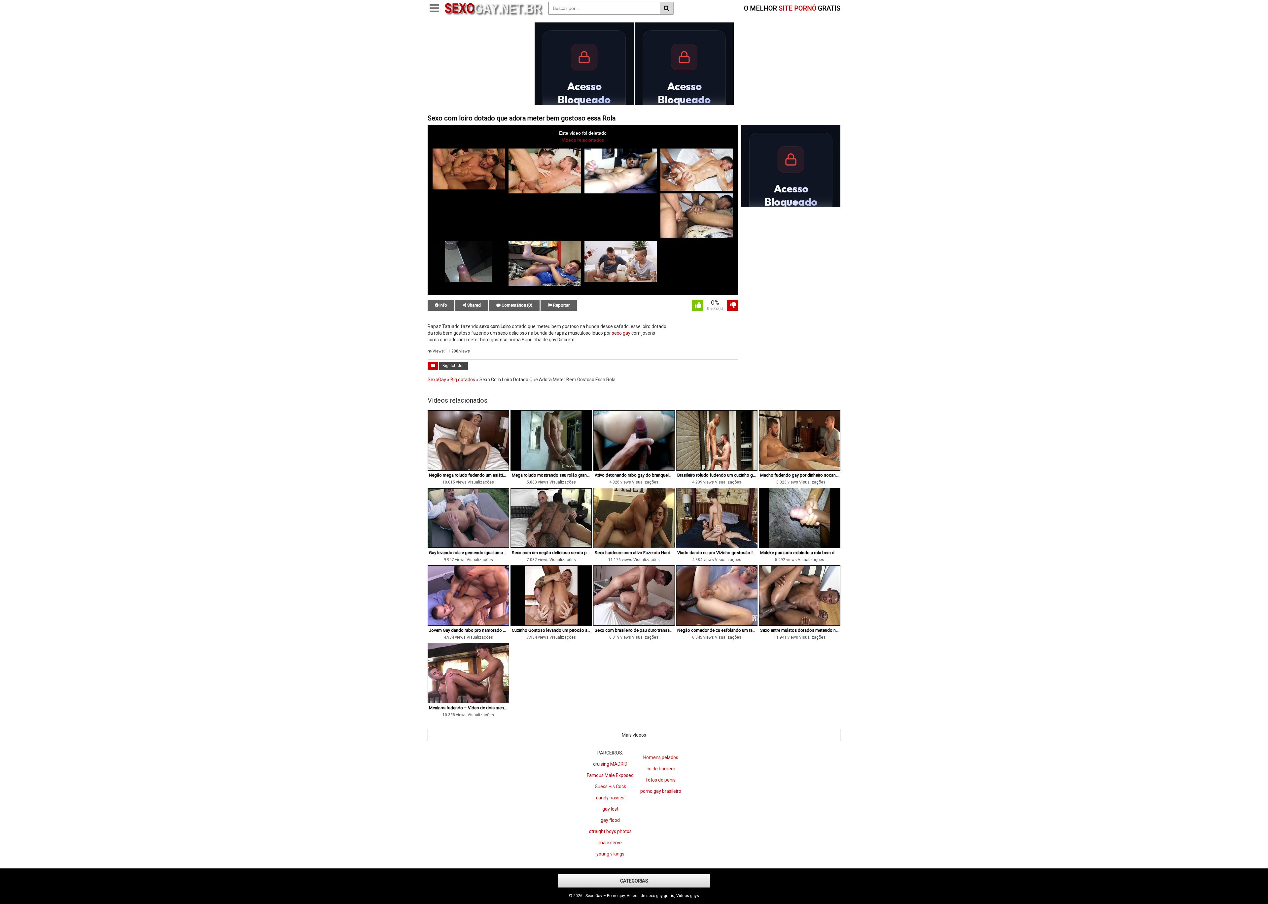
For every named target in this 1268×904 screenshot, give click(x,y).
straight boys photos (610, 831)
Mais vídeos (634, 735)
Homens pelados (660, 757)
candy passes (610, 797)
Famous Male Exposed (610, 775)
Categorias (634, 881)
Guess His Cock (610, 786)
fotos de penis (661, 780)
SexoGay (437, 379)
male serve (610, 842)
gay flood (610, 820)
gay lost (610, 809)
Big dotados (453, 365)
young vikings (610, 853)
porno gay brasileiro (660, 791)
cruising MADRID (610, 764)
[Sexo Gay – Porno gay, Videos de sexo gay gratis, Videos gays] (493, 14)
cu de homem (661, 768)
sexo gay (621, 333)
